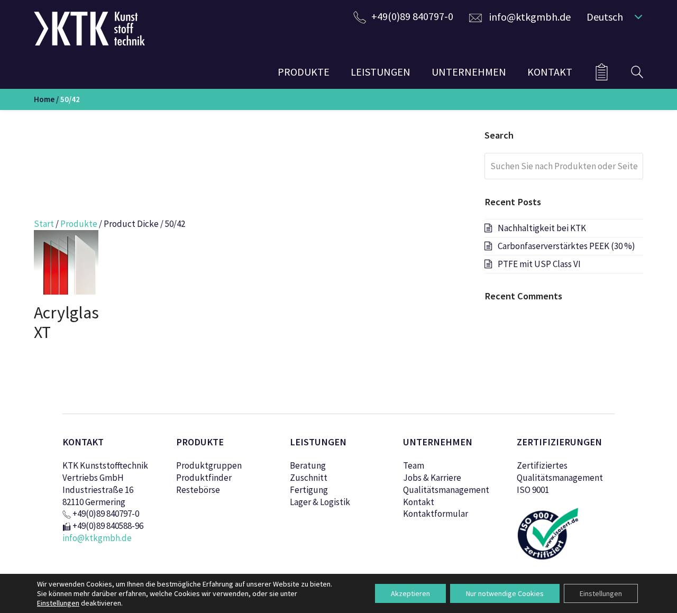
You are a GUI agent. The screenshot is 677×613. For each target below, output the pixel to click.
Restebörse (198, 490)
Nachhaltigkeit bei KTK (542, 228)
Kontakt (418, 502)
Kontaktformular (435, 513)
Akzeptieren (410, 593)
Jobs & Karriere (432, 477)
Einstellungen (601, 593)
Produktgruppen (209, 465)
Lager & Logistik (320, 502)
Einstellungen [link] (58, 603)
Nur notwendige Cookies (505, 593)
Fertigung (309, 490)
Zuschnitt (308, 477)
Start (44, 224)
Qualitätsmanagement (446, 490)
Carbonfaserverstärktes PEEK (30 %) (566, 246)
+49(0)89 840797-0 (412, 16)
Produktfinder (204, 477)
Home (44, 99)
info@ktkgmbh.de (530, 16)
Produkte (78, 224)
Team (413, 465)
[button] (612, 16)
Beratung (308, 465)
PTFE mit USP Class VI (539, 264)
